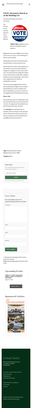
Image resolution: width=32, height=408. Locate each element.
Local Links (6, 384)
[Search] (29, 4)
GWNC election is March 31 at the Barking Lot (15, 14)
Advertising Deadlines (9, 378)
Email (6, 232)
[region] (16, 278)
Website (7, 240)
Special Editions (7, 374)
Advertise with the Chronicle (11, 382)
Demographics (7, 376)
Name (7, 225)
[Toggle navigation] (3, 4)
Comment (8, 205)
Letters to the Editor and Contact (12, 372)
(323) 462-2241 (6, 365)
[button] (16, 286)
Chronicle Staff (7, 19)
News (10, 156)
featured (9, 151)
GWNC (18, 153)
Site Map (5, 386)
